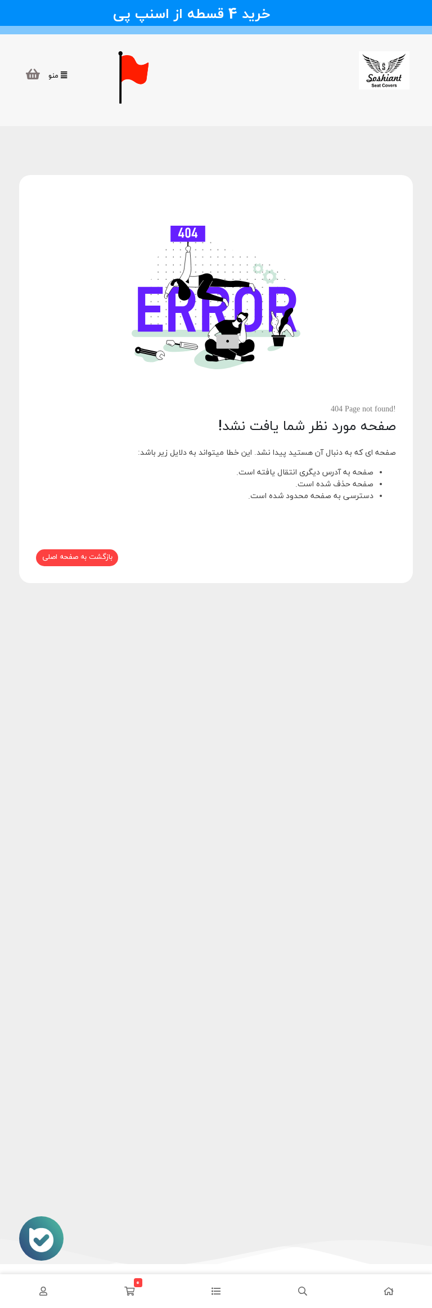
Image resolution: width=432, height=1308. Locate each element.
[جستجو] (302, 1291)
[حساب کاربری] (43, 1291)
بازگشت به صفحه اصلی (77, 557)
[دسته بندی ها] (216, 1291)
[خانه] (388, 1291)
